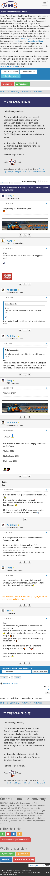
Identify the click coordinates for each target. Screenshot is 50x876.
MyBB (32, 870)
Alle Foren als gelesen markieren (16, 840)
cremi (9, 568)
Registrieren (23, 84)
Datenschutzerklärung (35, 41)
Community (24, 39)
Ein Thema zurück (10, 668)
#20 (47, 618)
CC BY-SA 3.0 (45, 872)
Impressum (23, 854)
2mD (9, 610)
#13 (47, 297)
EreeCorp (27, 872)
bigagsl (10, 240)
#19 (47, 575)
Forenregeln (8, 854)
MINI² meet (26, 92)
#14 (47, 344)
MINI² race (38, 92)
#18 (47, 533)
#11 (47, 203)
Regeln (17, 41)
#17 (47, 490)
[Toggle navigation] (45, 3)
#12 (47, 248)
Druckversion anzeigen (10, 683)
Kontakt (7, 859)
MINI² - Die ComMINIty (9, 92)
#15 (47, 388)
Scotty (9, 196)
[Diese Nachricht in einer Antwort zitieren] (29, 235)
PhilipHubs (12, 290)
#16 (47, 430)
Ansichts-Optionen (42, 188)
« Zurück (4, 183)
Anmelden (8, 84)
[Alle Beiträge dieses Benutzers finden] (25, 235)
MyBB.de (19, 870)
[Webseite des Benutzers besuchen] (20, 235)
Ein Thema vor (25, 668)
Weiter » (17, 183)
